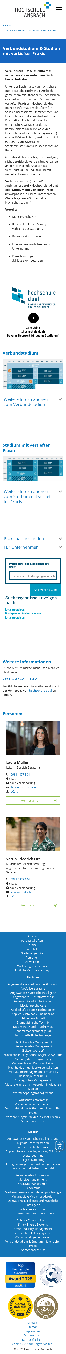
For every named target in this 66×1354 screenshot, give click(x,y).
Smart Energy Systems (33, 1225)
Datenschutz (32, 1335)
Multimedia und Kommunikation (33, 1063)
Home (33, 10)
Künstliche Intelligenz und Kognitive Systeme (33, 1055)
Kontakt (32, 1323)
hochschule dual (40, 690)
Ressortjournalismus (33, 1076)
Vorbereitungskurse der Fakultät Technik (33, 1117)
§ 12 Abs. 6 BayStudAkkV (20, 679)
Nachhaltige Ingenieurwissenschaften (33, 1067)
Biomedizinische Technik (33, 1022)
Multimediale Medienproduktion (33, 1196)
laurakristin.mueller (24, 787)
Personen (32, 957)
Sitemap (32, 1327)
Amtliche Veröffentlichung (32, 970)
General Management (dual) (33, 1031)
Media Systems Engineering (33, 1059)
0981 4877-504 (20, 774)
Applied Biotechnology (33, 1147)
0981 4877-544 (20, 879)
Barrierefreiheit (32, 1340)
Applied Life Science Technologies (33, 1010)
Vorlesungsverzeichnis (32, 966)
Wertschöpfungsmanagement (33, 1093)
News (32, 945)
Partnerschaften (32, 941)
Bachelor (7, 25)
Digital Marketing (33, 1160)
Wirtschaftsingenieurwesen (33, 1104)
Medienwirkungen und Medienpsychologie (33, 1192)
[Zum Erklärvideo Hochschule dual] (33, 324)
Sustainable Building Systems (33, 1233)
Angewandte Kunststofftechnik (33, 997)
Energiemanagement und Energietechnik (33, 1164)
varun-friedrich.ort (23, 892)
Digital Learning (33, 1156)
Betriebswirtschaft (33, 1018)
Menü (58, 7)
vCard (15, 791)
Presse (32, 936)
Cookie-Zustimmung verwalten (32, 1344)
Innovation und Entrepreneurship (33, 1168)
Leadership (33, 1188)
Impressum (32, 1331)
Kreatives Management (33, 1184)
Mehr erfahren (30, 800)
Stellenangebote (32, 953)
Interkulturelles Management (33, 1042)
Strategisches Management (33, 1080)
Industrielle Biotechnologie (33, 1035)
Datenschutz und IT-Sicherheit (33, 1027)
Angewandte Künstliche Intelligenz (33, 993)
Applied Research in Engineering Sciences (33, 1151)
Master (33, 1132)
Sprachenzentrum (33, 1121)
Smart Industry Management (33, 1229)
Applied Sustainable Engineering (33, 1014)
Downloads (32, 962)
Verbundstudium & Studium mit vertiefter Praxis (31, 30)
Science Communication (33, 1220)
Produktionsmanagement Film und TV (33, 1072)
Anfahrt (32, 949)
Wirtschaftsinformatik (33, 1100)
